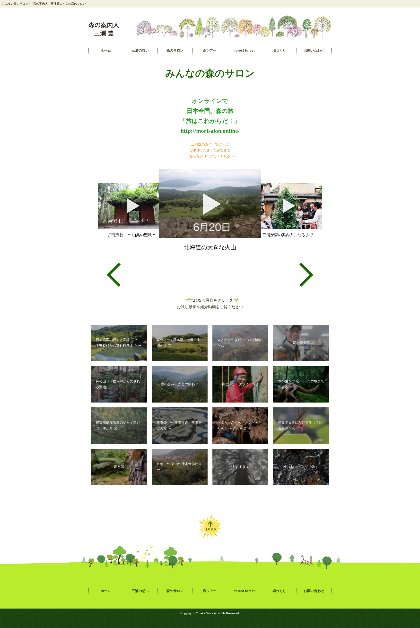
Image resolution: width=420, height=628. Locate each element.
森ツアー (210, 50)
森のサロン (175, 50)
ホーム (106, 50)
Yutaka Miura (204, 613)
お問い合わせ (314, 50)
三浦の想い (140, 50)
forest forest (244, 50)
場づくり (279, 50)
